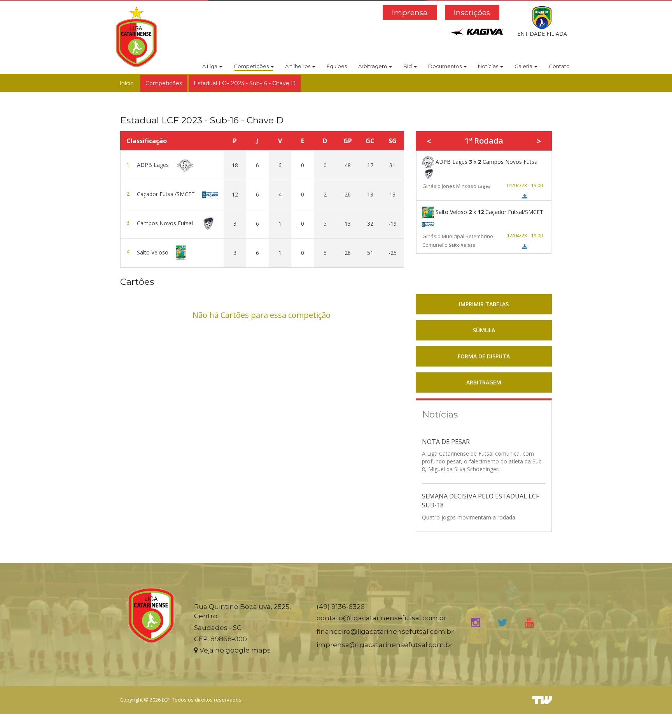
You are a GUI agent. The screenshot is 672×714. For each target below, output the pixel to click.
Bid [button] (408, 66)
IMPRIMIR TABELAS (484, 304)
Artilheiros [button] (298, 66)
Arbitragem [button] (373, 66)
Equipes (337, 66)
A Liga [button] (210, 66)
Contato (559, 66)
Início (126, 83)
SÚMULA (484, 330)
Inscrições (472, 12)
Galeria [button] (524, 66)
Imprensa (409, 12)
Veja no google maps (234, 650)
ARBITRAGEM (483, 382)
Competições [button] (252, 66)
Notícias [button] (488, 66)
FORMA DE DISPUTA (484, 356)
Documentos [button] (445, 66)
